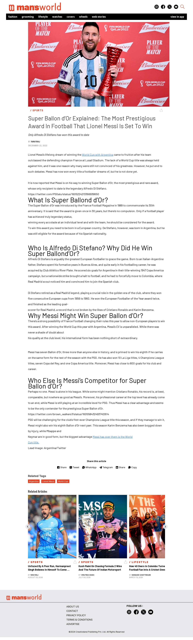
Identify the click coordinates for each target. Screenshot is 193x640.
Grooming (28, 16)
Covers (71, 16)
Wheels (83, 16)
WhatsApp (90, 467)
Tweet (76, 467)
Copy (134, 467)
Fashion (12, 16)
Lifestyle (43, 16)
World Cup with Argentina (97, 154)
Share (63, 467)
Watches (57, 16)
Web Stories (99, 16)
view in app (177, 16)
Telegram (108, 467)
